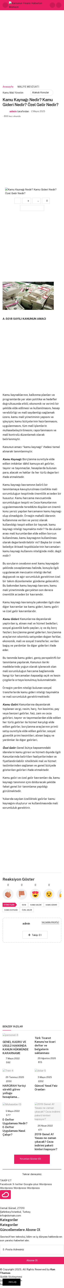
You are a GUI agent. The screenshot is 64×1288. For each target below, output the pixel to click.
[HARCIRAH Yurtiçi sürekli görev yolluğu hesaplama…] (16, 1070)
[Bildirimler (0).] (58, 5)
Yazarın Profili (50, 922)
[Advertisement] (32, 48)
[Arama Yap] (52, 5)
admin (13, 111)
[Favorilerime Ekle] (18, 201)
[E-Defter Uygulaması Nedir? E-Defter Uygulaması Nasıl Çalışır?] (16, 1104)
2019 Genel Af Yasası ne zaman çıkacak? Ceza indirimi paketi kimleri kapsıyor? (46, 1142)
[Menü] (5, 5)
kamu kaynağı (11, 910)
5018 (24, 905)
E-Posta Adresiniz (13, 1249)
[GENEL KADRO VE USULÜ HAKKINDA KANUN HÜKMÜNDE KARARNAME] (16, 1035)
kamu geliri (35, 905)
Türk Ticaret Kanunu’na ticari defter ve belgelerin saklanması (45, 1046)
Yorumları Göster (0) (30, 1158)
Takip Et (36, 935)
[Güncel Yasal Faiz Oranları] (48, 1070)
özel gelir (27, 910)
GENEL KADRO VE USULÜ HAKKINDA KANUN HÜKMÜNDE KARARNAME (16, 1048)
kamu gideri (51, 905)
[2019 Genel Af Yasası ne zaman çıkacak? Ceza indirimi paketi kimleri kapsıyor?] (48, 1111)
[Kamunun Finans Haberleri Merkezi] (29, 4)
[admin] (14, 930)
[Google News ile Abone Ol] (32, 208)
